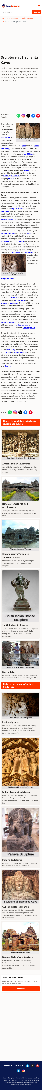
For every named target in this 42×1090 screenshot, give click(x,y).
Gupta (14, 297)
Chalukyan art (29, 327)
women (4, 303)
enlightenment (7, 278)
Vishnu (12, 322)
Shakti (26, 170)
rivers (29, 233)
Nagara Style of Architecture (17, 957)
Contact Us (7, 1065)
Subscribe (21, 989)
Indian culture (22, 325)
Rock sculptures (10, 722)
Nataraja (5, 241)
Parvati (8, 352)
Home (4, 18)
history (12, 349)
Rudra (6, 176)
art (7, 349)
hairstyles (14, 303)
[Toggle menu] (39, 4)
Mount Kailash (20, 352)
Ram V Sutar (8, 671)
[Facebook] (27, 1065)
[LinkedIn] (18, 1070)
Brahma (4, 322)
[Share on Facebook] (33, 116)
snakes (11, 178)
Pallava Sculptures (12, 859)
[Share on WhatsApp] (18, 116)
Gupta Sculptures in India (16, 906)
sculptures (5, 137)
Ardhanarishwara (8, 219)
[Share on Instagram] (23, 116)
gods (24, 146)
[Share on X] (28, 116)
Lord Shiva (28, 154)
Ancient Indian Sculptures (16, 463)
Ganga (4, 233)
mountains (20, 300)
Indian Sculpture (28, 18)
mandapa (5, 211)
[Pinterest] (37, 1065)
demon (8, 366)
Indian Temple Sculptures (16, 792)
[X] (32, 1065)
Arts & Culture (14, 18)
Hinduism (29, 252)
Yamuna (11, 233)
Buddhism (16, 252)
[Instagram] (23, 1070)
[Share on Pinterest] (38, 116)
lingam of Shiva (18, 208)
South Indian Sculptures (15, 625)
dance (21, 241)
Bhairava (15, 176)
